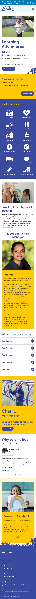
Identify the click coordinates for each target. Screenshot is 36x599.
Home (5, 563)
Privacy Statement (9, 576)
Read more (5, 470)
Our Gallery (18, 362)
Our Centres (7, 565)
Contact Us (7, 429)
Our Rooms (18, 355)
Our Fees (18, 369)
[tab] (15, 474)
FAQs (5, 573)
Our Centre (18, 341)
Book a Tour (8, 69)
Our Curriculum (8, 568)
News (5, 571)
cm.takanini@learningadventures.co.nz (17, 591)
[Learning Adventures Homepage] (8, 8)
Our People (18, 348)
